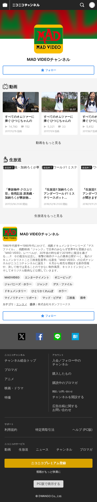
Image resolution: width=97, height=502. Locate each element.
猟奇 (83, 297)
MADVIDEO (12, 277)
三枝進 (71, 297)
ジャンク (42, 284)
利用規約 (11, 429)
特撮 (8, 397)
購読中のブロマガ (65, 383)
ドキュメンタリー (15, 291)
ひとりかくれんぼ (42, 291)
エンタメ (21, 304)
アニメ (9, 379)
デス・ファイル (62, 284)
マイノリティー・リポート (21, 297)
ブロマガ (11, 369)
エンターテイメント (37, 277)
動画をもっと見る (48, 142)
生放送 (23, 449)
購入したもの (61, 373)
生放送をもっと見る (48, 216)
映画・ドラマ (14, 388)
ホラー (63, 291)
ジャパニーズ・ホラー (18, 284)
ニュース (42, 449)
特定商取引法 (44, 429)
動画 (8, 449)
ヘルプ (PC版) (82, 429)
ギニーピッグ (63, 277)
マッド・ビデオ (51, 297)
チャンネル (64, 449)
